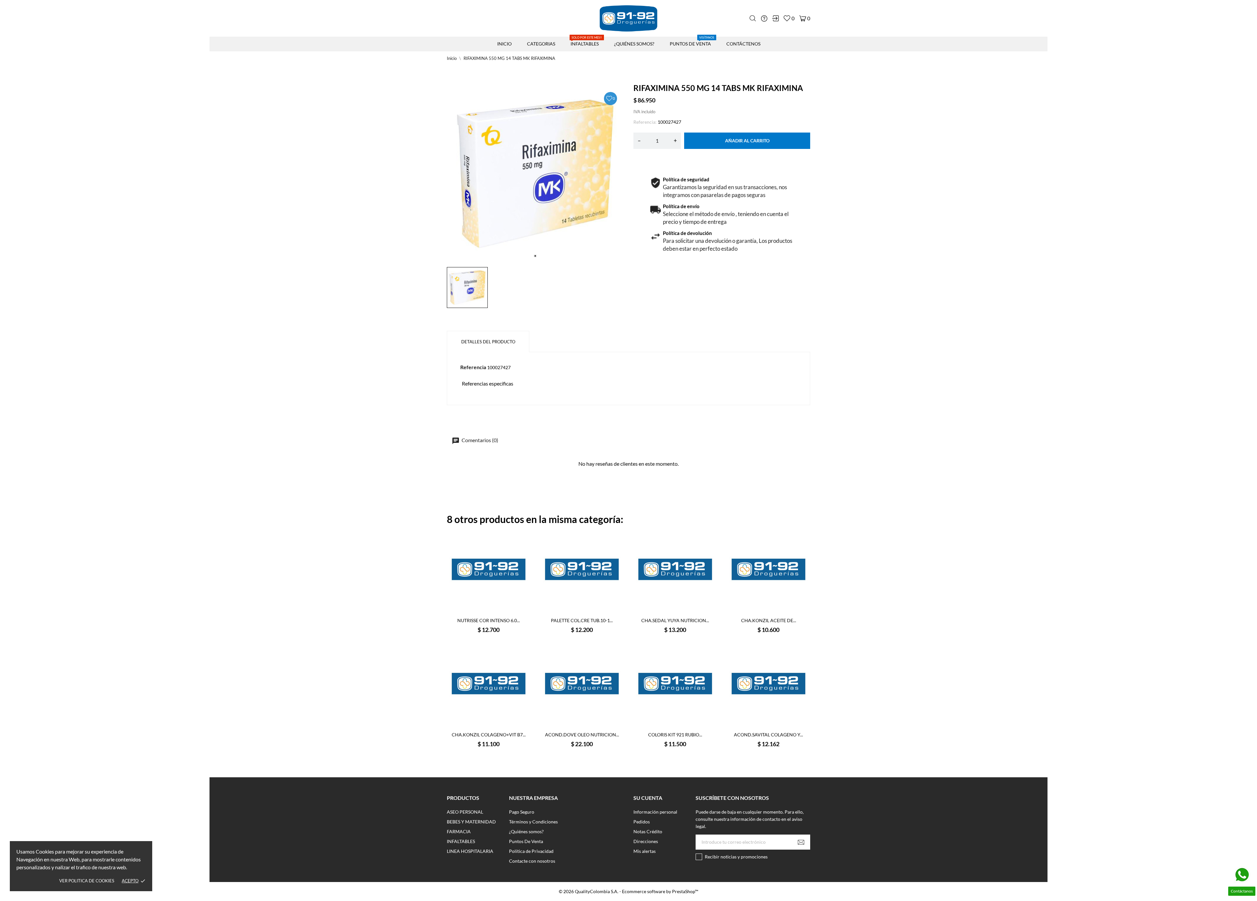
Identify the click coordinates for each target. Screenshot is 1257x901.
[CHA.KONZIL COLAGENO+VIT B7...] (480, 728)
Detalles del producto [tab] (488, 341)
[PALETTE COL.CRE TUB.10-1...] (573, 614)
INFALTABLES (586, 41)
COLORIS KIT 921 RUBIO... (675, 734)
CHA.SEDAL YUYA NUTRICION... (675, 620)
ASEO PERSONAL (465, 812)
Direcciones (645, 841)
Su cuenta (647, 798)
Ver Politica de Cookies (86, 880)
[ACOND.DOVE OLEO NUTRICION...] (573, 728)
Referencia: (645, 122)
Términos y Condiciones (533, 821)
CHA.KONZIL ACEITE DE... (768, 620)
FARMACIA (459, 831)
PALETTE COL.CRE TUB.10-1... (582, 620)
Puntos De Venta (526, 841)
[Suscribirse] (801, 842)
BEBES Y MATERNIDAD (471, 821)
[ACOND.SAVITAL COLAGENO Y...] (760, 728)
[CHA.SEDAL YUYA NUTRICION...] (667, 614)
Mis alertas (644, 851)
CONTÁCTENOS (743, 43)
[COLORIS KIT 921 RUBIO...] (667, 728)
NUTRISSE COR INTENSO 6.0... (488, 620)
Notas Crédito (647, 831)
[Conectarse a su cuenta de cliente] (775, 18)
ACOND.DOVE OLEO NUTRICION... (582, 734)
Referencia (473, 367)
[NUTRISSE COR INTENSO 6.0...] (480, 614)
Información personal (655, 812)
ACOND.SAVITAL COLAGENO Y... (768, 734)
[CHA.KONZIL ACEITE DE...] (760, 614)
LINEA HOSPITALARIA (470, 851)
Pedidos (641, 821)
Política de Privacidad (531, 851)
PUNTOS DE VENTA (692, 41)
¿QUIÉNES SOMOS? (634, 43)
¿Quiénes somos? (526, 831)
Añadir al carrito (747, 140)
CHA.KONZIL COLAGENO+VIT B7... (489, 734)
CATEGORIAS (541, 43)
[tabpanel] (535, 173)
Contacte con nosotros (532, 861)
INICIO (504, 43)
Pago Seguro (521, 812)
